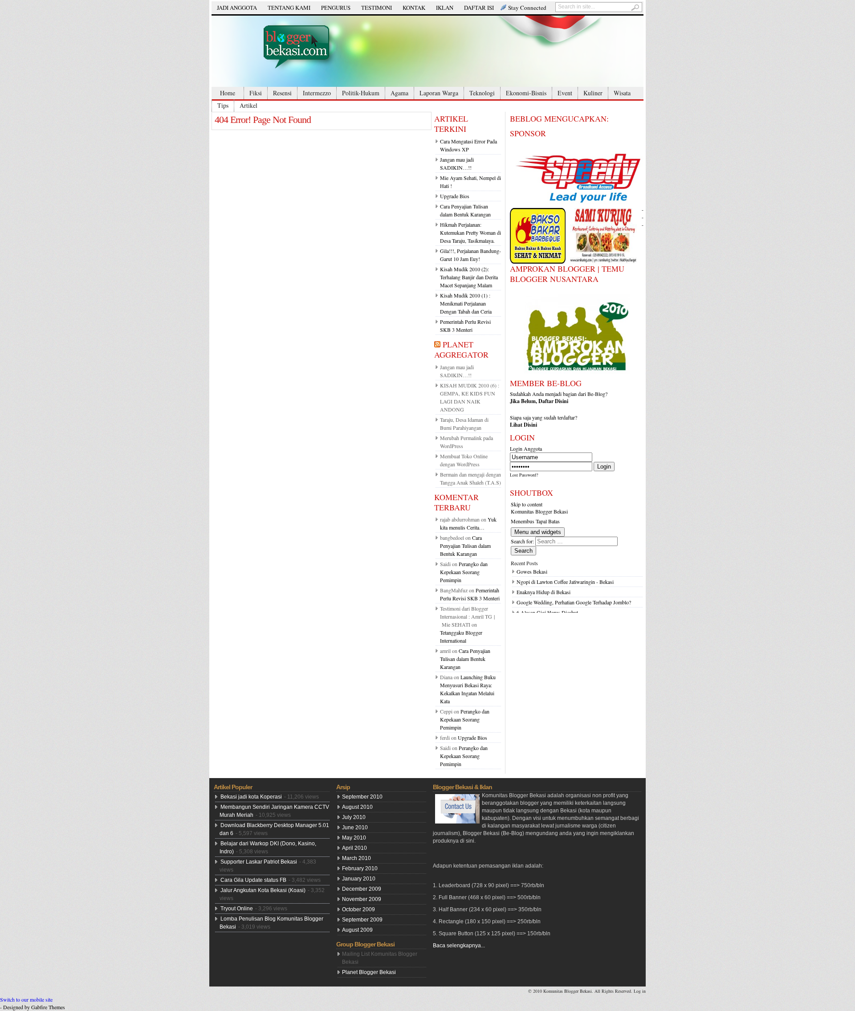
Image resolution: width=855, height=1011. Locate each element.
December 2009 (361, 889)
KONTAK (414, 8)
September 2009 (362, 920)
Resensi (282, 93)
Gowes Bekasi (532, 571)
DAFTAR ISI (479, 8)
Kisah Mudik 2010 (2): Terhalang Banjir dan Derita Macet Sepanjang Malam (469, 277)
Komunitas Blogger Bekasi (539, 511)
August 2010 (357, 807)
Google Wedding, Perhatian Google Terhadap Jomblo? (574, 602)
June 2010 (355, 827)
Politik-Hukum (360, 93)
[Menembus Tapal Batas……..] (427, 51)
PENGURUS (335, 8)
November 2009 (361, 899)
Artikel (248, 105)
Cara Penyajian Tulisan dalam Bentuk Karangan (465, 545)
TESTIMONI (376, 8)
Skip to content (526, 504)
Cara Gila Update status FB (253, 880)
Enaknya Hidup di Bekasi (543, 591)
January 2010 (358, 879)
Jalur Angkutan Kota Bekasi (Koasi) (262, 890)
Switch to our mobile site (26, 999)
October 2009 (358, 909)
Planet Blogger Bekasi (369, 972)
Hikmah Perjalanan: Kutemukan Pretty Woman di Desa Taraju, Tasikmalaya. (470, 232)
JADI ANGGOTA (237, 8)
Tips (222, 105)
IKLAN (444, 8)
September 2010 (362, 797)
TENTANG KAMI (289, 8)
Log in (640, 991)
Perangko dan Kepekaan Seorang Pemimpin (464, 571)
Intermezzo (317, 93)
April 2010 (354, 848)
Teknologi (482, 93)
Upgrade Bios (454, 196)
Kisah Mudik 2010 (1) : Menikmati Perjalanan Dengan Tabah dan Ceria (466, 303)
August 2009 (357, 930)
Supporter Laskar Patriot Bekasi (258, 862)
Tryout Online (236, 908)
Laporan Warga (438, 93)
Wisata (622, 93)
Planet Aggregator (461, 349)
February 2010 (360, 868)
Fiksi (255, 93)
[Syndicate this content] (437, 344)
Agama (399, 93)
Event (565, 93)
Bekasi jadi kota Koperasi (251, 797)
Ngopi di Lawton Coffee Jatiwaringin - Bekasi (565, 581)
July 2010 (354, 817)
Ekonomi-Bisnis (526, 93)
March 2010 (356, 858)
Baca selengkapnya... (459, 945)
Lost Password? (524, 475)
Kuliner (593, 93)
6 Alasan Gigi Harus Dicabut (547, 612)
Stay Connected (527, 8)
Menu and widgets (537, 532)
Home (227, 93)
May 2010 (354, 838)
